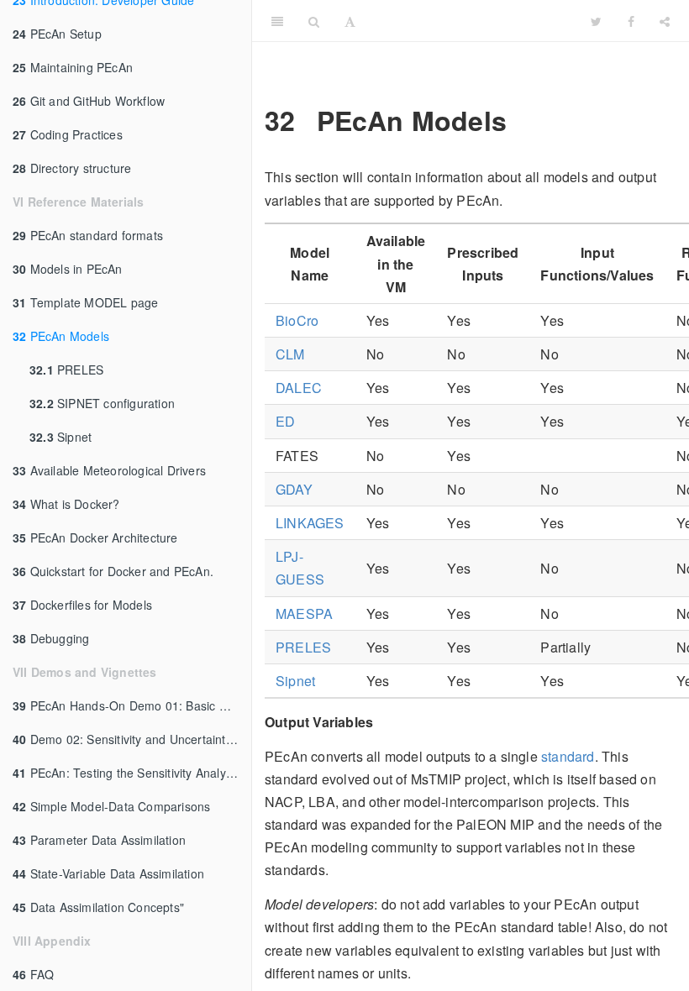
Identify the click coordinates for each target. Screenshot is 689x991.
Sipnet (60, 436)
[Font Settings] (350, 21)
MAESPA (304, 613)
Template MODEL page (85, 302)
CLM (290, 354)
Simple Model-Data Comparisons (111, 806)
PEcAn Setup (57, 33)
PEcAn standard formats (88, 235)
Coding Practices (68, 134)
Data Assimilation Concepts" (98, 907)
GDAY (294, 489)
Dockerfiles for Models (82, 604)
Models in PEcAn (68, 268)
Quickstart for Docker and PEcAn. (113, 571)
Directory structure (72, 168)
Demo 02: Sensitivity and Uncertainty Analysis (132, 739)
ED (285, 421)
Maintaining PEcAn (73, 67)
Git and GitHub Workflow (89, 100)
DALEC (299, 387)
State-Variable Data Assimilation (108, 873)
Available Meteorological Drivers (109, 470)
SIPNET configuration (102, 403)
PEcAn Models (61, 336)
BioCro (297, 320)
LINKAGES (310, 522)
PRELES (66, 369)
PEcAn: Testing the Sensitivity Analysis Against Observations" (132, 772)
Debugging (51, 638)
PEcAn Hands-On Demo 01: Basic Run (127, 705)
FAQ (33, 974)
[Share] (664, 21)
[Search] (314, 21)
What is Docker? (66, 504)
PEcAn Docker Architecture (95, 537)
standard (568, 756)
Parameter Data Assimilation (99, 839)
